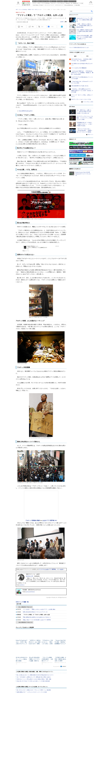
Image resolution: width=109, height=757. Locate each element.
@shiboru (22, 585)
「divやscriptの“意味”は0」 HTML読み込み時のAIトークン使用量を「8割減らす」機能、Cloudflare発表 (82, 73)
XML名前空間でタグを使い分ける (79, 85)
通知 (33, 26)
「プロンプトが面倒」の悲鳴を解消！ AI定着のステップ (47, 659)
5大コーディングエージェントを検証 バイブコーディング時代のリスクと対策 (85, 118)
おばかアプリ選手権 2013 (50, 520)
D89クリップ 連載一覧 (22, 602)
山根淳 (62, 21)
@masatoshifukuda (30, 591)
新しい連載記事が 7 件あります (25, 607)
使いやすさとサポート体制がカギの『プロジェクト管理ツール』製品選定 (34, 690)
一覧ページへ (90, 134)
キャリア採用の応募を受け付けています (79, 47)
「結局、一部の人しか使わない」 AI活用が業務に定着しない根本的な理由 (85, 25)
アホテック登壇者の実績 (33, 520)
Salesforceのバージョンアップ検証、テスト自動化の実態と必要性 (84, 20)
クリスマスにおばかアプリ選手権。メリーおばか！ (51, 569)
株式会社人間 (29, 576)
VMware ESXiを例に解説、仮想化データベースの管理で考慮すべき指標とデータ (84, 37)
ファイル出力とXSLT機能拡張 (78, 68)
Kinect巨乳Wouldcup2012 (25, 111)
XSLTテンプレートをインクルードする (81, 99)
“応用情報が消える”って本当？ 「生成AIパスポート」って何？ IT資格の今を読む (85, 124)
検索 (92, 11)
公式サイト (42, 219)
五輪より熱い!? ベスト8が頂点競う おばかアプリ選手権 (37, 619)
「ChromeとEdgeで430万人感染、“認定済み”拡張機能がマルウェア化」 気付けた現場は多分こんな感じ (60, 644)
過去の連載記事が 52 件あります (26, 622)
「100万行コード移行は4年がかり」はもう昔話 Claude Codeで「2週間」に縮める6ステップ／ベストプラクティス (35, 644)
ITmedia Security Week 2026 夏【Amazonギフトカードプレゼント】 (83, 174)
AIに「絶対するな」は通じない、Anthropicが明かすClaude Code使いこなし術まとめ (84, 112)
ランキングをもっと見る (88, 101)
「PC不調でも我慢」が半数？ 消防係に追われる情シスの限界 (60, 659)
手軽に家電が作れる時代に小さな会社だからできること (37, 617)
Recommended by (56, 666)
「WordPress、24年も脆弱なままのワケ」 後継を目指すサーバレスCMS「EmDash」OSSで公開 (82, 90)
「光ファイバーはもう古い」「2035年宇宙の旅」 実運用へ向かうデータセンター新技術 (84, 130)
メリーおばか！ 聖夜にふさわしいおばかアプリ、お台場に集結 (39, 609)
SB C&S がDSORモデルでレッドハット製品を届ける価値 (21, 659)
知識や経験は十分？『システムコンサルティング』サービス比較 (32, 692)
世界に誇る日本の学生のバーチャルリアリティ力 (35, 612)
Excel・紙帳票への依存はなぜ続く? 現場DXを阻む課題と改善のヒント (85, 31)
